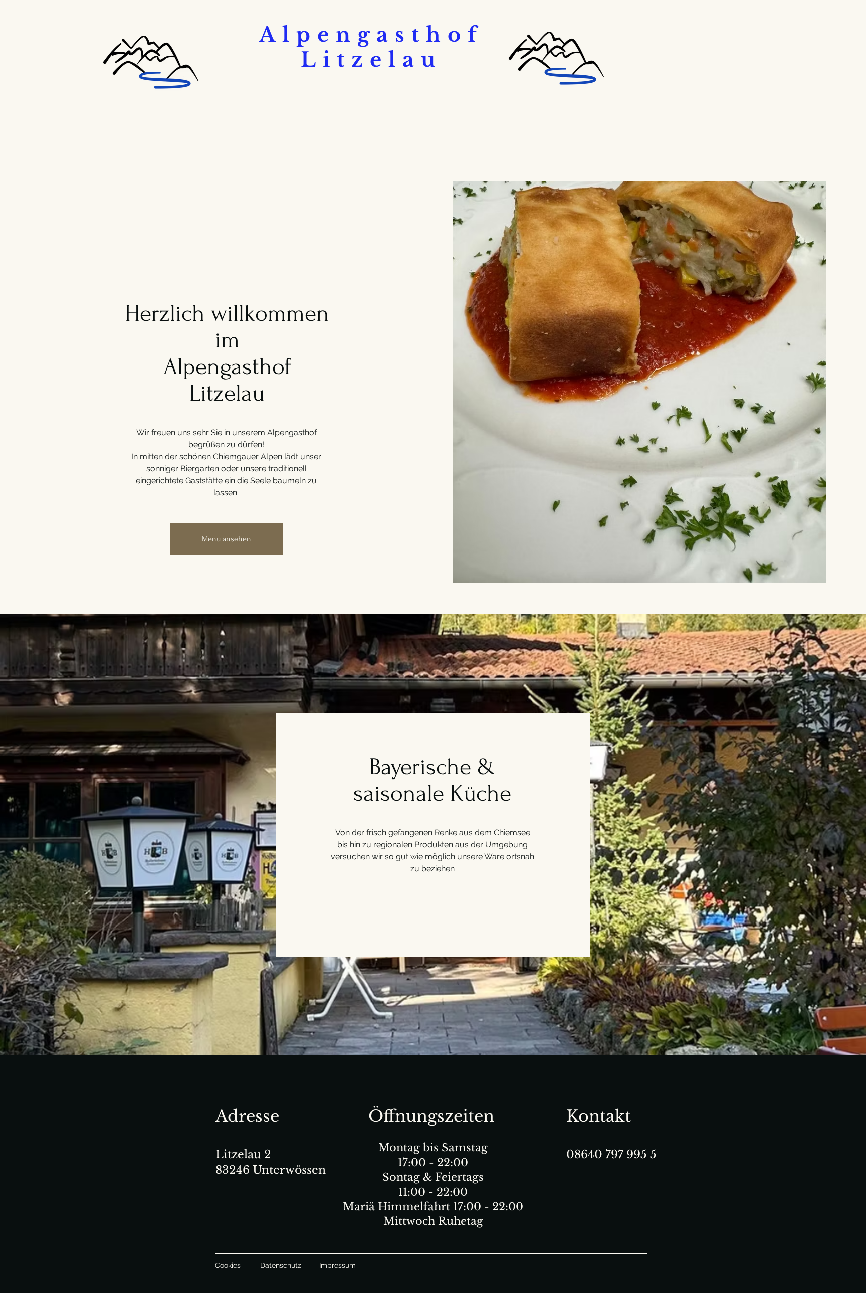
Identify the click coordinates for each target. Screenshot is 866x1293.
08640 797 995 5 (611, 1154)
